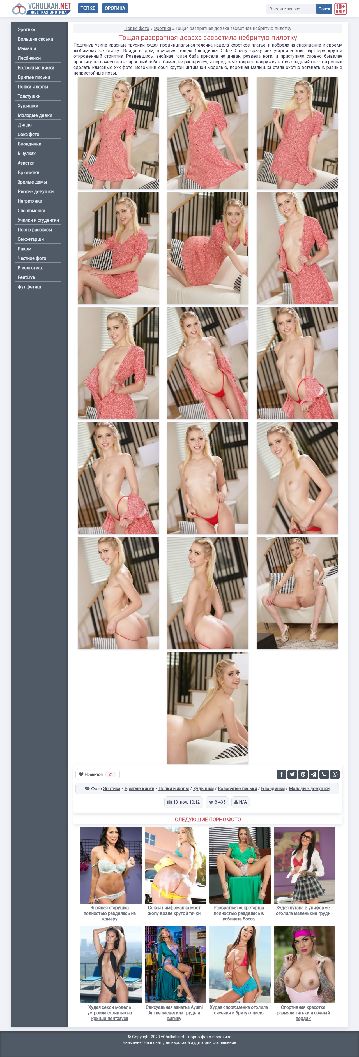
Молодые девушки (309, 788)
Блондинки (273, 788)
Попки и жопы (173, 788)
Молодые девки (35, 115)
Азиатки (26, 163)
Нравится (99, 774)
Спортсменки (31, 210)
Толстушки (29, 96)
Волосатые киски (36, 67)
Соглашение (224, 1042)
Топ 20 (88, 8)
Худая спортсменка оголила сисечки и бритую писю (239, 1010)
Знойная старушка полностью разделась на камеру (110, 913)
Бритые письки (34, 77)
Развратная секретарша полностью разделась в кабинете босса (238, 913)
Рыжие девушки (36, 191)
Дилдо (25, 125)
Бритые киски (139, 788)
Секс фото (28, 134)
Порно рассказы (35, 229)
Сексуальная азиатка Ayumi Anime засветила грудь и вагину (174, 1013)
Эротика (115, 8)
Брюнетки (28, 172)
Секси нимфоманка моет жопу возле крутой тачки (174, 910)
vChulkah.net (172, 1036)
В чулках (27, 153)
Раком (24, 248)
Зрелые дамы (32, 182)
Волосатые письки (237, 788)
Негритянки (30, 201)
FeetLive (26, 277)
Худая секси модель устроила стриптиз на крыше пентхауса (110, 1013)
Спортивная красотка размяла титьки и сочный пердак (303, 1013)
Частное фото (32, 258)
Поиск (324, 8)
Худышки (203, 788)
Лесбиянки (29, 58)
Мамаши (27, 48)
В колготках (30, 267)
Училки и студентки (38, 220)
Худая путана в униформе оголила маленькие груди (303, 910)
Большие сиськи (35, 39)
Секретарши (31, 239)
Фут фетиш (29, 287)
